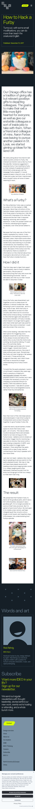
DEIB (4, 743)
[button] (31, 6)
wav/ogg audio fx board (11, 375)
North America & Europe (11, 762)
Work (5, 734)
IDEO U (5, 755)
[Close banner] (34, 772)
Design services (8, 730)
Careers (5, 749)
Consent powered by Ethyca (25, 806)
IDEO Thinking (8, 746)
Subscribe (6, 752)
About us (6, 737)
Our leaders (7, 740)
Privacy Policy (17, 803)
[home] (7, 5)
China (5, 765)
